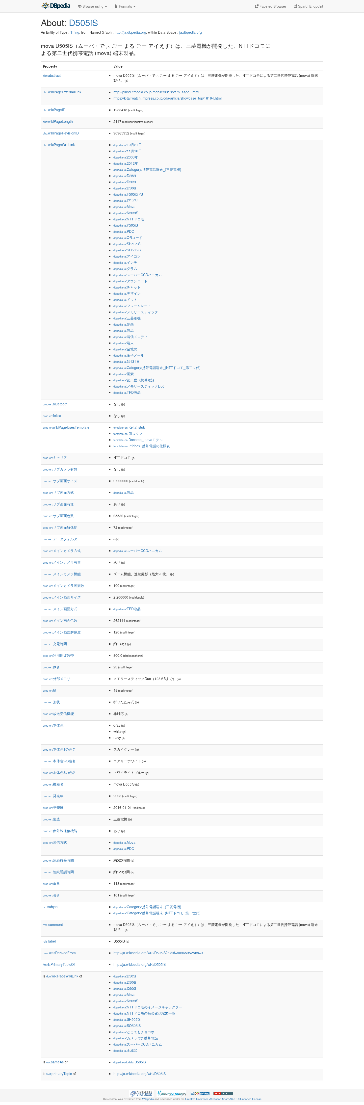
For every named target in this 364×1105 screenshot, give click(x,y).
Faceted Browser (272, 6)
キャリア (55, 457)
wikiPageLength (58, 121)
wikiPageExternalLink (62, 91)
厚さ (51, 666)
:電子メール (128, 355)
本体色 (53, 725)
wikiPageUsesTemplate (66, 427)
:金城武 (125, 348)
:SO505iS (127, 249)
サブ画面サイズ (60, 480)
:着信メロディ (130, 336)
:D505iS (129, 1061)
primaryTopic (59, 1073)
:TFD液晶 (127, 392)
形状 (51, 701)
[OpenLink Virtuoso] (141, 1093)
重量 (51, 883)
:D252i (124, 175)
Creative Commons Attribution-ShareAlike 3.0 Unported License (223, 1099)
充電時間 (55, 643)
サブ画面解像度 (60, 527)
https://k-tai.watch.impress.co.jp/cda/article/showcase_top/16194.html (167, 98)
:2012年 (125, 163)
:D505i (124, 181)
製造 (51, 818)
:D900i (124, 988)
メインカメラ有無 (62, 562)
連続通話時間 (58, 871)
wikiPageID (54, 109)
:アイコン (127, 256)
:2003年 (125, 157)
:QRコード (127, 237)
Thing (74, 32)
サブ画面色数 (58, 515)
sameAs (55, 1061)
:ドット (125, 299)
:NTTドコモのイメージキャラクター (147, 1006)
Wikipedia (148, 1099)
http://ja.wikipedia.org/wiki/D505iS (139, 964)
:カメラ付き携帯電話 (135, 1037)
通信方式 (55, 842)
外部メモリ (56, 678)
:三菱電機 (127, 318)
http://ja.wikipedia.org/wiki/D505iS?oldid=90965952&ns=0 (158, 952)
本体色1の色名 (59, 749)
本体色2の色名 (59, 760)
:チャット (127, 287)
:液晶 (123, 330)
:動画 (123, 324)
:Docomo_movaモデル (138, 439)
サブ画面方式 (58, 492)
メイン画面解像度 (62, 632)
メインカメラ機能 (62, 573)
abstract (52, 75)
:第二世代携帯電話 (134, 379)
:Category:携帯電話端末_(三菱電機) (147, 169)
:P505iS (125, 225)
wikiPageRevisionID (61, 133)
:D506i (124, 187)
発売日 (53, 807)
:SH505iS (126, 243)
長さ (51, 895)
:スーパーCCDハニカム (137, 274)
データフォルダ (60, 538)
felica (52, 415)
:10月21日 (127, 144)
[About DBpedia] (55, 6)
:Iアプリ (125, 200)
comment (53, 924)
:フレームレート (132, 305)
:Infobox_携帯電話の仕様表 (141, 445)
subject (50, 906)
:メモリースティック (135, 311)
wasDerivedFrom (59, 952)
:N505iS (125, 212)
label (49, 941)
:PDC (123, 231)
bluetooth (55, 403)
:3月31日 (126, 361)
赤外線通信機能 (60, 830)
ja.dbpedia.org (190, 32)
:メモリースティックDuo (138, 386)
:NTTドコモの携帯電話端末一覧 (144, 1013)
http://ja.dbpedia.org (130, 32)
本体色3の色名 (59, 772)
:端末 (123, 342)
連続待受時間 (58, 860)
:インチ (125, 262)
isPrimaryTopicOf (59, 964)
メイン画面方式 (60, 608)
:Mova (124, 206)
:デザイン (127, 293)
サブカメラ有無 (60, 469)
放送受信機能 (58, 713)
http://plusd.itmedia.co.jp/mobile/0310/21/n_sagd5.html (156, 91)
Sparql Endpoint (310, 6)
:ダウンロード (130, 280)
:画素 (123, 373)
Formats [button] (125, 6)
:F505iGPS (128, 194)
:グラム (125, 268)
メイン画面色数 (60, 620)
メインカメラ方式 (62, 550)
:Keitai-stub (129, 427)
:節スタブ (127, 433)
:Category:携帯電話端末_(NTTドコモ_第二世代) (157, 367)
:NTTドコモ (128, 218)
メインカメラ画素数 (63, 585)
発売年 (53, 795)
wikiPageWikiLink (59, 144)
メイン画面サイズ (62, 597)
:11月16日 (127, 150)
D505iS (83, 22)
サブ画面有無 (58, 503)
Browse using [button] (92, 6)
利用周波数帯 (58, 655)
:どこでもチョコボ (134, 1031)
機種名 (53, 784)
